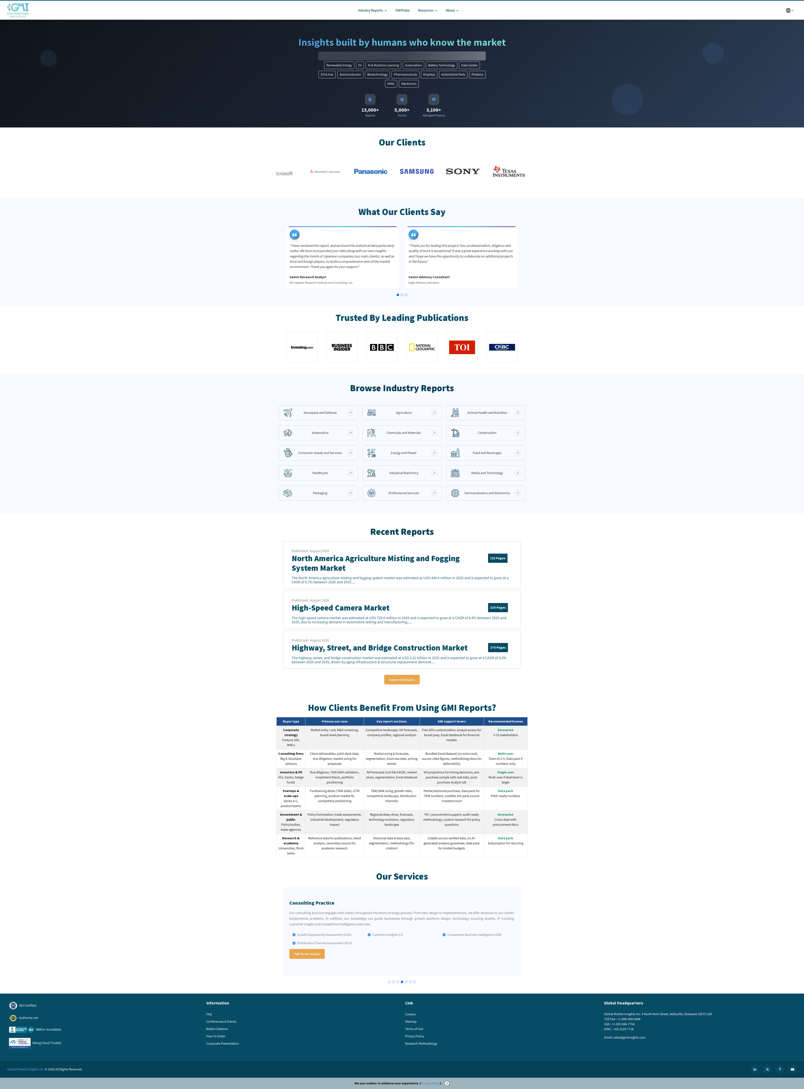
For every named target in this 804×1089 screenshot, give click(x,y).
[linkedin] (755, 1069)
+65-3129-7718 (623, 1029)
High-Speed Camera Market (340, 608)
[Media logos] (302, 347)
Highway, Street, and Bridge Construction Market (380, 648)
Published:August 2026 (310, 550)
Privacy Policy (430, 1083)
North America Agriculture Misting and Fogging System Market (376, 563)
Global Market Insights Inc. (25, 1069)
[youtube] (792, 1069)
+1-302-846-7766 (623, 1024)
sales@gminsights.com (629, 1037)
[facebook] (780, 1069)
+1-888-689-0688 (628, 1019)
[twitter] (767, 1069)
